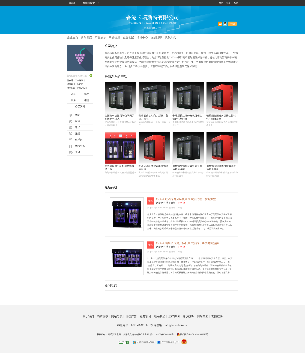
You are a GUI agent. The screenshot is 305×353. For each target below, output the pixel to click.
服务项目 (146, 316)
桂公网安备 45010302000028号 (194, 334)
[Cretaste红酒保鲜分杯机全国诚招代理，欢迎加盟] (127, 229)
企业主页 (72, 37)
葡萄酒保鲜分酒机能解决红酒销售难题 (221, 168)
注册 (228, 3)
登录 (221, 3)
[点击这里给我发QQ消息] (225, 24)
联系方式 (170, 37)
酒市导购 (80, 146)
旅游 (77, 133)
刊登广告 (131, 316)
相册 (86, 100)
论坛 (77, 127)
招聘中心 (142, 37)
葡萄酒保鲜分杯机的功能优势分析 (119, 168)
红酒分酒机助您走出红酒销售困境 (153, 168)
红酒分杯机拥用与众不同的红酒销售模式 (119, 117)
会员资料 (80, 106)
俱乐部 (79, 139)
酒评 (77, 115)
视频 (73, 100)
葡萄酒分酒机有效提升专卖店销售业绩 (187, 168)
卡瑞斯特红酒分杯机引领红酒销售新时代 (187, 117)
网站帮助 (203, 316)
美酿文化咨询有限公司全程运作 (138, 334)
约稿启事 (103, 316)
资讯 (77, 152)
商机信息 (114, 37)
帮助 (236, 3)
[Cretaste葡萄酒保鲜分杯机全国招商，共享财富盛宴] (127, 273)
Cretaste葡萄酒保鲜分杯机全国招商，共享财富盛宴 (187, 243)
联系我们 (160, 316)
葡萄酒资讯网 (89, 3)
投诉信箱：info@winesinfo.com (169, 325)
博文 (86, 94)
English (72, 3)
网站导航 (117, 316)
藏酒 (77, 121)
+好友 (232, 23)
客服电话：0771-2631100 (133, 325)
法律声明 (174, 316)
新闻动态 (86, 37)
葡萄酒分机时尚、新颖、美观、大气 (153, 117)
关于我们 (89, 316)
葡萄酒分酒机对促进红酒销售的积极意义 (221, 117)
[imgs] (120, 112)
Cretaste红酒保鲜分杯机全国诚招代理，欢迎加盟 (186, 199)
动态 (73, 94)
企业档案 (128, 37)
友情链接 (217, 316)
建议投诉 (189, 316)
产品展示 (100, 37)
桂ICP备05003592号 (165, 334)
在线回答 (156, 37)
